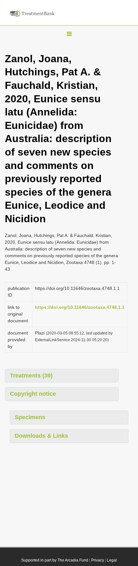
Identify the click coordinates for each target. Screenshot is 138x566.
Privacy (97, 560)
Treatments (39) (31, 375)
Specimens (30, 417)
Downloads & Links (41, 436)
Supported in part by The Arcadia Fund (54, 560)
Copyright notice (33, 394)
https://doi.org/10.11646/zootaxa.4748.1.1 (80, 307)
